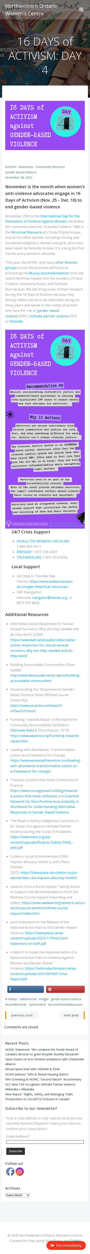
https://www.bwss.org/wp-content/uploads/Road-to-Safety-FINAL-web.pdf (41, 842)
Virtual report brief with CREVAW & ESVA (32, 1069)
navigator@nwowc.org (49, 597)
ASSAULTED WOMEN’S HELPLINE (43, 541)
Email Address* (18, 1136)
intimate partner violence (49, 316)
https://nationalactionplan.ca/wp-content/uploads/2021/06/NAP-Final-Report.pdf (43, 973)
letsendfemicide (16, 1004)
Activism (11, 167)
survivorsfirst (37, 1004)
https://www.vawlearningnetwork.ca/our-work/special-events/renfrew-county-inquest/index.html (48, 908)
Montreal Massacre (26, 232)
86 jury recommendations (49, 273)
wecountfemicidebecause (65, 1004)
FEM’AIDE (24, 552)
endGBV (44, 999)
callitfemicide (28, 999)
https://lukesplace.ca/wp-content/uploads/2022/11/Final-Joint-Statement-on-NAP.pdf (39, 938)
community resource (50, 167)
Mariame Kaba (22, 730)
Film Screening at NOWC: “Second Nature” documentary (43, 1079)
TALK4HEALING (29, 557)
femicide (16, 321)
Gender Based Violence (21, 172)
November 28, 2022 (18, 177)
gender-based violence (66, 999)
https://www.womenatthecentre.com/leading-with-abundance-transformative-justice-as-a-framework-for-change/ (45, 765)
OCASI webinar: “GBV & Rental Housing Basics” (37, 1074)
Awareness (26, 167)
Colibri (75, 1240)
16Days (12, 999)
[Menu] (81, 9)
